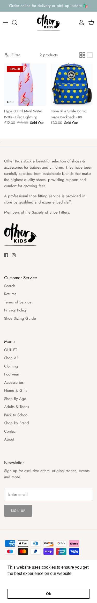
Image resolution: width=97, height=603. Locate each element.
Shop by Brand (16, 423)
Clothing (11, 366)
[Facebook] (6, 255)
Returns (10, 294)
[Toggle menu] (5, 22)
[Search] (17, 22)
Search (9, 286)
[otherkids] (48, 22)
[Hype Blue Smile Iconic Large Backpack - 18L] (72, 85)
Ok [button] (48, 594)
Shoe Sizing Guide (20, 318)
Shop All (11, 358)
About (9, 439)
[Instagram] (14, 255)
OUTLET (10, 350)
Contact (10, 431)
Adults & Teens (16, 407)
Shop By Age (15, 399)
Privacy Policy (15, 310)
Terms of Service (18, 302)
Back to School (16, 415)
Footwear (11, 374)
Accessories (14, 382)
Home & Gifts (15, 390)
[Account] (80, 22)
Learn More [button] (18, 580)
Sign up (18, 510)
